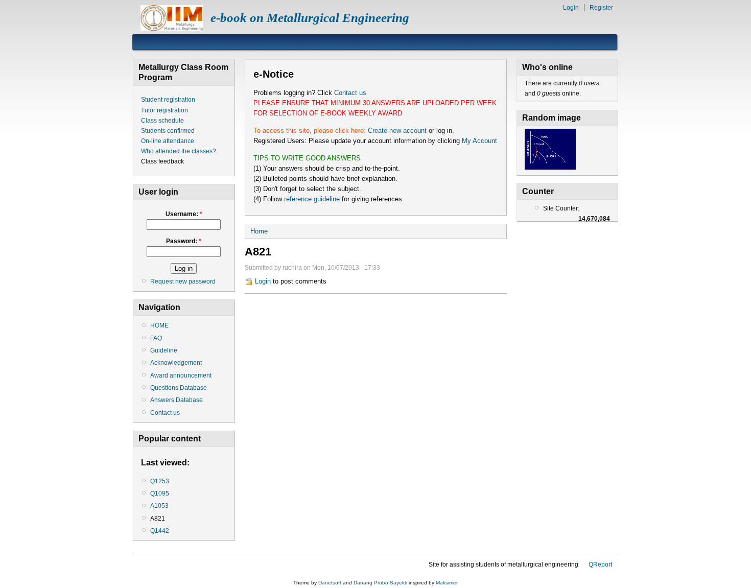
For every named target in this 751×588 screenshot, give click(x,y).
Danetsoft (329, 582)
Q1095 (159, 493)
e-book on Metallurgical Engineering (309, 18)
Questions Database (178, 387)
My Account (479, 141)
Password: (183, 241)
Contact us (165, 412)
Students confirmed (168, 130)
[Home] (171, 28)
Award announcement (181, 375)
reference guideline (312, 199)
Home (259, 231)
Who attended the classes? (178, 151)
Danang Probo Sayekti (380, 582)
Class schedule (162, 120)
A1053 (159, 505)
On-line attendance (167, 141)
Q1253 (159, 481)
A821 (157, 518)
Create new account (397, 130)
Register (601, 7)
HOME (159, 325)
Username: (184, 214)
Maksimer (447, 582)
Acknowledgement (176, 362)
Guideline (163, 350)
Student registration (168, 99)
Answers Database (176, 400)
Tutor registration (164, 110)
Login (571, 7)
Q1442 (159, 530)
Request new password (183, 281)
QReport (600, 564)
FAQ (156, 338)
